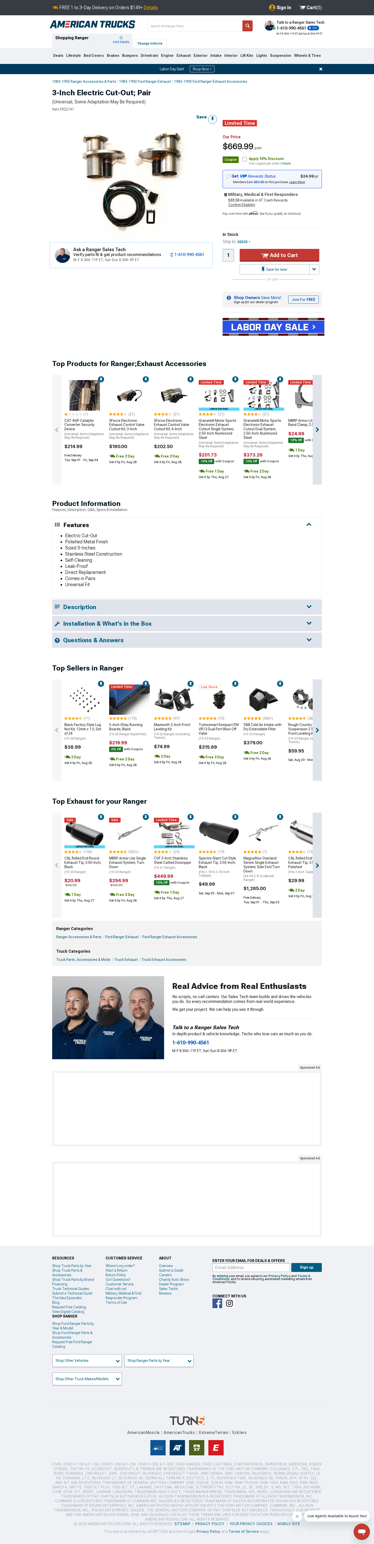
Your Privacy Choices (251, 1524)
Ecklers (239, 1432)
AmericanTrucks (179, 1432)
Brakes (113, 55)
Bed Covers (94, 55)
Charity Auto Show (174, 1280)
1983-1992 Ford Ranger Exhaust (145, 81)
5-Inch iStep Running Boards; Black (127, 729)
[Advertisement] (187, 1108)
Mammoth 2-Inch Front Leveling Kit (172, 731)
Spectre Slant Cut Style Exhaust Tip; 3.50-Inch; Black (217, 866)
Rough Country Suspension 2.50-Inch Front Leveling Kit (306, 733)
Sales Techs (168, 1289)
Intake (216, 55)
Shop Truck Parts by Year (72, 1266)
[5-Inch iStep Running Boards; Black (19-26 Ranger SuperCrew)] (129, 699)
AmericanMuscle (143, 1432)
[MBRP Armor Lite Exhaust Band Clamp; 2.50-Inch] (308, 395)
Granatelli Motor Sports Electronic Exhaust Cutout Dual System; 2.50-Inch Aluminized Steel (263, 433)
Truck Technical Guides (70, 1289)
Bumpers (130, 55)
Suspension (280, 55)
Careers (165, 1275)
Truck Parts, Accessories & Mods (83, 960)
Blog (56, 1302)
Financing (59, 1284)
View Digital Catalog (68, 1312)
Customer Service (120, 1284)
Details (151, 7)
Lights (261, 55)
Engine (167, 55)
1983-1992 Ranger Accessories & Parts (84, 81)
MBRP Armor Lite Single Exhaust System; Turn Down (127, 865)
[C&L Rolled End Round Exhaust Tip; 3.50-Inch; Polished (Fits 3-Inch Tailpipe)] (308, 833)
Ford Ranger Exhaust (122, 937)
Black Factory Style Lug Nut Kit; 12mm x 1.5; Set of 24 (82, 731)
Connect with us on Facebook (217, 1303)
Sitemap (182, 1524)
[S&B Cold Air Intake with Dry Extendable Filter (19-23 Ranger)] (263, 699)
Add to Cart (283, 255)
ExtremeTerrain (213, 1432)
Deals (58, 55)
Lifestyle (73, 55)
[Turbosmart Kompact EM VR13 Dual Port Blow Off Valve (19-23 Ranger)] (219, 699)
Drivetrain (149, 55)
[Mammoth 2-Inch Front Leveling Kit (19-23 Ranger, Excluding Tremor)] (174, 699)
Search (247, 25)
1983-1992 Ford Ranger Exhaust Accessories (210, 81)
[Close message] (320, 69)
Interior (231, 55)
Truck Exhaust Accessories (163, 960)
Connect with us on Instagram (229, 1303)
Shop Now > (202, 69)
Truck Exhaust (126, 960)
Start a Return (116, 1270)
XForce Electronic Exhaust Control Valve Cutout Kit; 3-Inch (129, 429)
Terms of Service (244, 1531)
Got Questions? (118, 1280)
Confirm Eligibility (241, 205)
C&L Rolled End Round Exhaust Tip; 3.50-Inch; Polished (306, 865)
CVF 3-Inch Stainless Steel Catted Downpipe (172, 862)
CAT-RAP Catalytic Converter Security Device (84, 429)
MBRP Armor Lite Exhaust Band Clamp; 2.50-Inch (308, 423)
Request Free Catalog (69, 1307)
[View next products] (317, 430)
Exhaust (184, 55)
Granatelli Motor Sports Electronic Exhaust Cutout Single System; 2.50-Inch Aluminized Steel (218, 433)
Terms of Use (116, 1302)
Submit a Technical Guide (72, 1293)
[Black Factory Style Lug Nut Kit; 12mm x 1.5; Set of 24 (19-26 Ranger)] (84, 699)
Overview (166, 1266)
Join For (303, 300)
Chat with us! (116, 1289)
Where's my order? (120, 1266)
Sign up (306, 1267)
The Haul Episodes (67, 1298)
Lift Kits (246, 55)
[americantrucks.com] (92, 24)
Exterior (201, 55)
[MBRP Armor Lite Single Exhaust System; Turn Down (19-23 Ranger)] (129, 833)
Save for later (276, 269)
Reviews (165, 1293)
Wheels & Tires (307, 55)
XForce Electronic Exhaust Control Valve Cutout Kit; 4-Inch (174, 429)
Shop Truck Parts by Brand (73, 1280)
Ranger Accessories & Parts (79, 937)
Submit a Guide (171, 1270)
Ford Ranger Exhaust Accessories (169, 937)
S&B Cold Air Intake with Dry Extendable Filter (262, 729)
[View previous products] (56, 430)
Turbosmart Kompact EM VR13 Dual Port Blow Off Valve (219, 731)
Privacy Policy (279, 1276)
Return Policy (116, 1275)
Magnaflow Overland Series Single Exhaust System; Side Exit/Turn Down (261, 869)
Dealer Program (171, 1284)
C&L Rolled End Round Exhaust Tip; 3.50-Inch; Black (82, 865)
